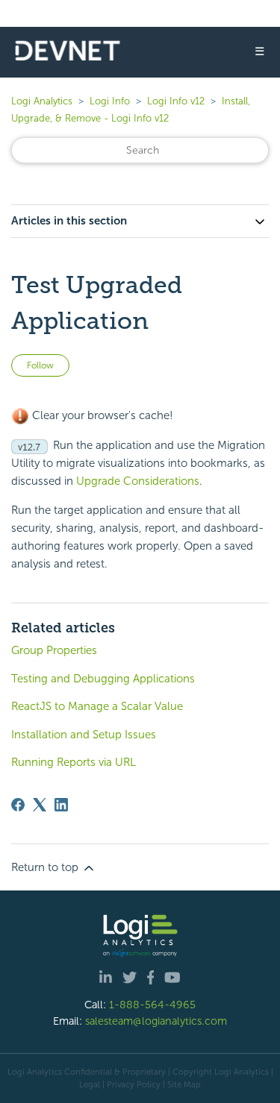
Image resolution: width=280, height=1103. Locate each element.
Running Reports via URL (73, 762)
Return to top (46, 867)
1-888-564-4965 (152, 1004)
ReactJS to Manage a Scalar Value (97, 706)
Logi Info (110, 101)
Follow (40, 365)
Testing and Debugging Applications (103, 678)
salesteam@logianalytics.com (156, 1021)
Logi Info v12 (176, 101)
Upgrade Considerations (137, 481)
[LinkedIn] (61, 804)
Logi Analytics (41, 101)
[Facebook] (18, 804)
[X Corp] (39, 804)
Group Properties (54, 650)
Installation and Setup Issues (83, 734)
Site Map (184, 1084)
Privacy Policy (134, 1084)
